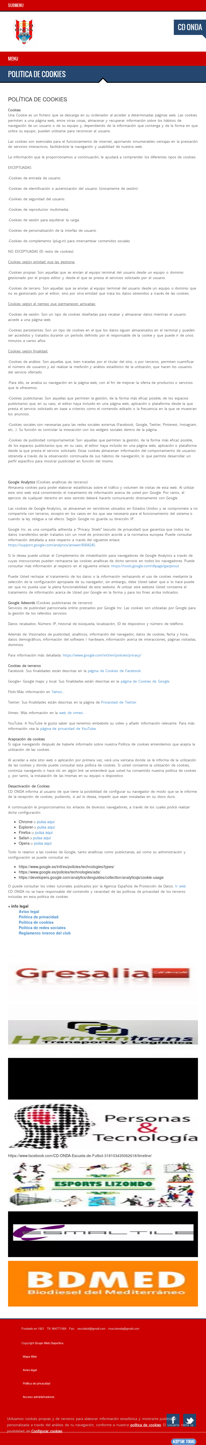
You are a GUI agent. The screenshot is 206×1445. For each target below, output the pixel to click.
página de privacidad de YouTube (68, 728)
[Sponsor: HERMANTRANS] (103, 1026)
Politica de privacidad (38, 916)
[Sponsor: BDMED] (103, 1283)
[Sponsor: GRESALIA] (103, 977)
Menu (13, 58)
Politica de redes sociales (42, 927)
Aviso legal (29, 911)
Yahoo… (58, 691)
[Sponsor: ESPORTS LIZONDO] (103, 1184)
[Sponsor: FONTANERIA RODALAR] (103, 1076)
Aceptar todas (184, 1441)
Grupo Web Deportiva (49, 1343)
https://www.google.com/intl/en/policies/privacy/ (102, 655)
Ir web (180, 886)
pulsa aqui (45, 821)
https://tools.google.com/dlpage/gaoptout (144, 565)
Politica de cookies (36, 922)
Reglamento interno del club (45, 933)
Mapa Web (30, 1356)
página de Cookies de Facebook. (114, 670)
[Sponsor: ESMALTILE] (103, 1233)
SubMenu (16, 5)
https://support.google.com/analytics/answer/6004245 (51, 545)
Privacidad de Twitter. (119, 702)
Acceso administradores (38, 1396)
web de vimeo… (72, 712)
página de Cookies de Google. (145, 681)
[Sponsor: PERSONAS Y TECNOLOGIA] (103, 1125)
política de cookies (145, 1424)
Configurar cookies (46, 1431)
